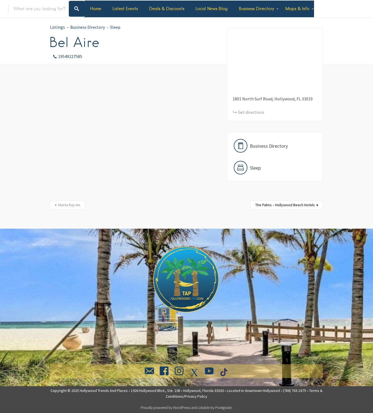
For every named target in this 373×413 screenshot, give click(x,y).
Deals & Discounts (166, 8)
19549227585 (70, 56)
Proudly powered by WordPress (165, 407)
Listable (204, 407)
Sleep (115, 27)
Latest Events (125, 8)
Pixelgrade (223, 407)
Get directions (251, 112)
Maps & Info (297, 8)
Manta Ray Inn (69, 204)
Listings (57, 27)
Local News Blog (212, 8)
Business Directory (256, 8)
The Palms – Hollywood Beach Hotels (285, 204)
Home (95, 8)
